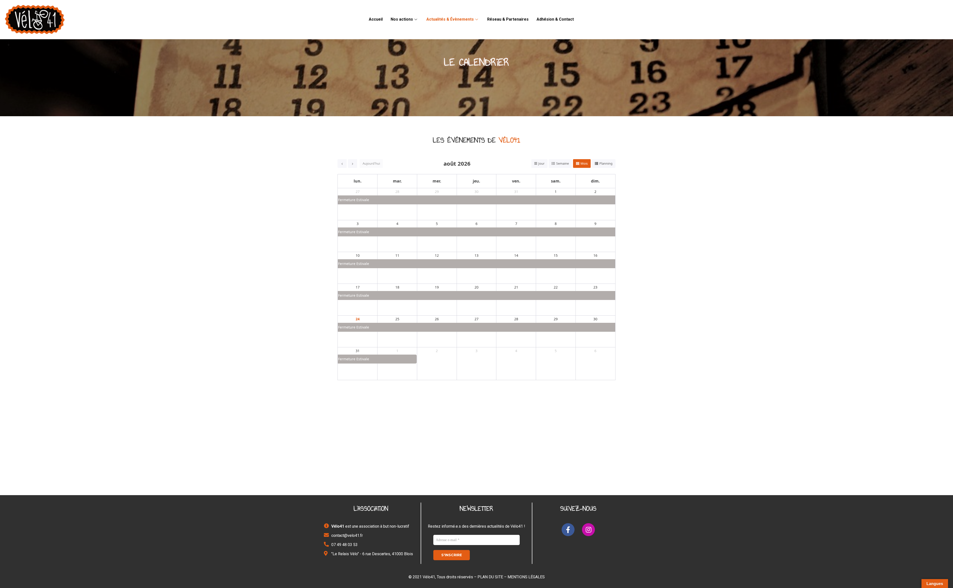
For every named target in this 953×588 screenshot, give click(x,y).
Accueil (376, 19)
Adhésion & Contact (555, 19)
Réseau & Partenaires (508, 19)
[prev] (342, 163)
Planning (606, 163)
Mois (584, 163)
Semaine (562, 163)
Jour (541, 163)
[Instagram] (588, 529)
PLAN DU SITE (490, 577)
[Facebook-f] (568, 529)
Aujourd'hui (371, 163)
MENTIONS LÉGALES (526, 577)
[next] (352, 163)
